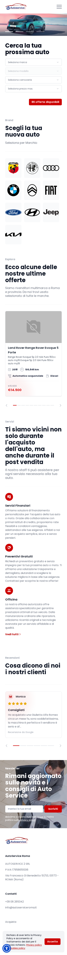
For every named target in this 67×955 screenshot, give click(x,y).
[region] (33, 359)
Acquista (10, 922)
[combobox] (33, 62)
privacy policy (27, 820)
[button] (6, 948)
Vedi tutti (12, 634)
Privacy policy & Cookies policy (24, 946)
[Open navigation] (59, 6)
